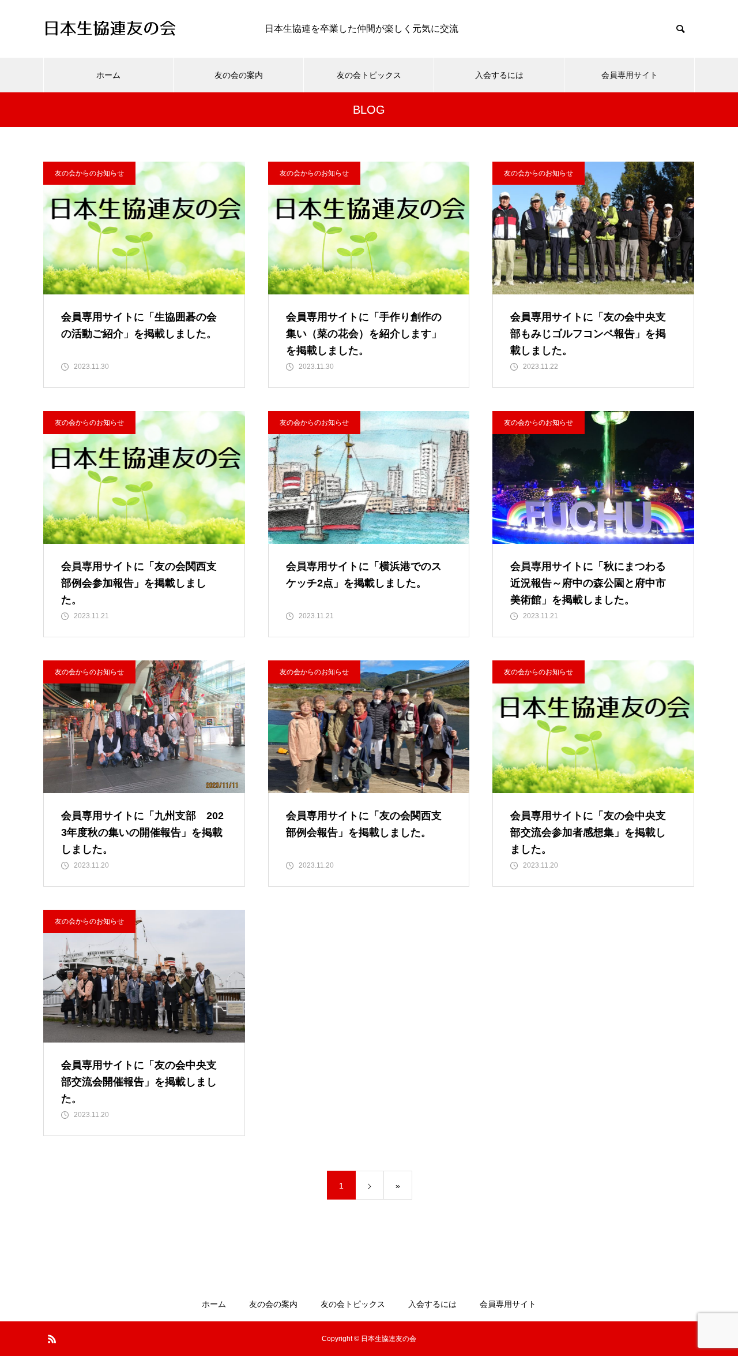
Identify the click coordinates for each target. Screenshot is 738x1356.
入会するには (499, 75)
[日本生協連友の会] (142, 29)
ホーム (108, 75)
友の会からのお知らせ (89, 173)
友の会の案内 (238, 75)
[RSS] (52, 1338)
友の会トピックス (369, 75)
